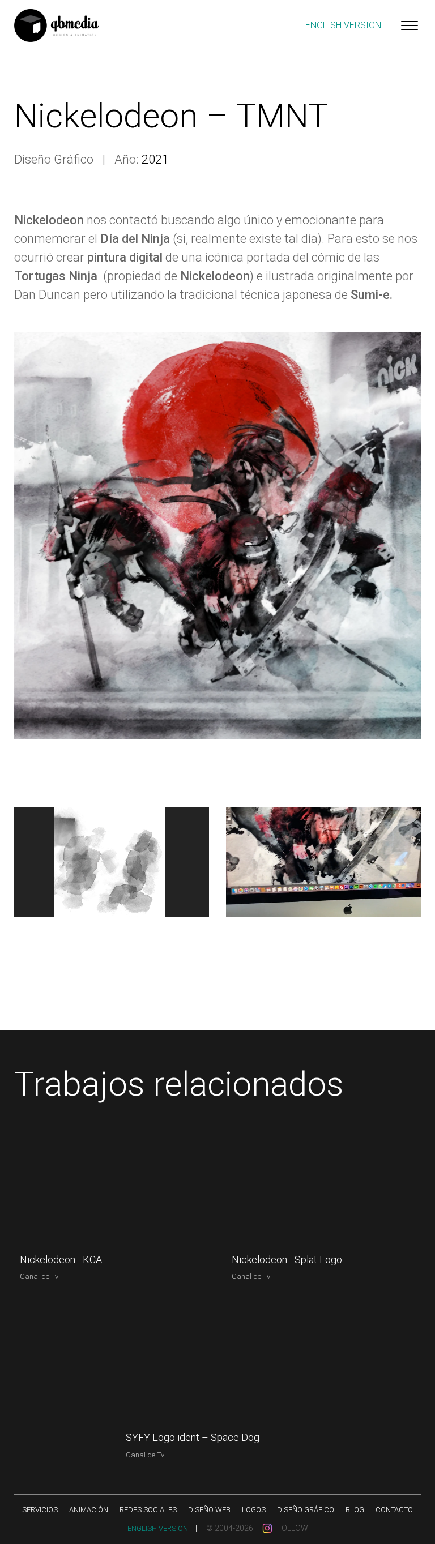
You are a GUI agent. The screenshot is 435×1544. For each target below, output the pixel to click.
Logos (254, 1509)
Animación (88, 1509)
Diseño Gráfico (305, 1509)
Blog (355, 1509)
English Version (343, 25)
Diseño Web (209, 1509)
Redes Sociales (148, 1509)
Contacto (394, 1509)
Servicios (40, 1509)
